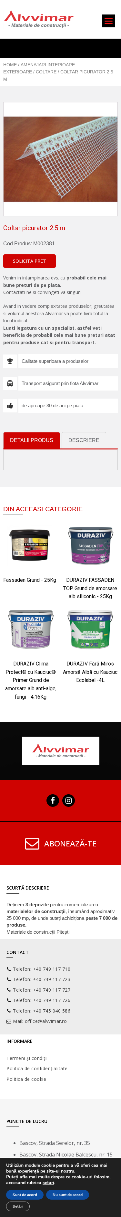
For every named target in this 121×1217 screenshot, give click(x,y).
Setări (18, 1206)
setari (48, 1183)
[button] (29, 261)
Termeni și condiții (27, 1058)
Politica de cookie (26, 1079)
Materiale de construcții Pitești (37, 932)
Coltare (46, 71)
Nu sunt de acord (68, 1194)
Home (10, 64)
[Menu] (108, 20)
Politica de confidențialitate (37, 1068)
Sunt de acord (25, 1194)
